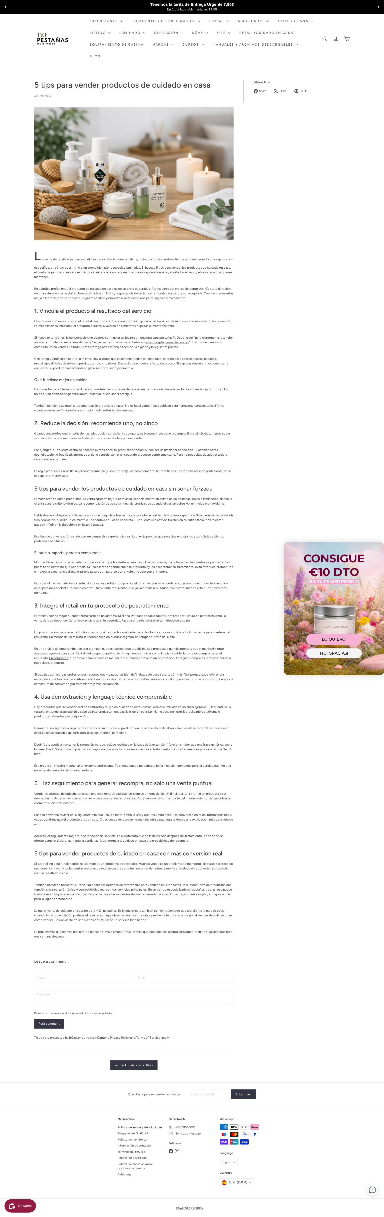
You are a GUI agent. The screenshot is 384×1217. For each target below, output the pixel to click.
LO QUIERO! (334, 639)
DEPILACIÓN (167, 33)
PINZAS (217, 21)
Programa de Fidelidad (133, 1133)
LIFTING (98, 33)
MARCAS (161, 44)
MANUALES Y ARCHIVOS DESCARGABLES (253, 44)
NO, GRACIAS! (334, 653)
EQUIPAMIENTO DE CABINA (117, 44)
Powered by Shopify (190, 1207)
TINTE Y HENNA (294, 21)
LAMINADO (130, 33)
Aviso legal (125, 1174)
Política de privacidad (132, 1157)
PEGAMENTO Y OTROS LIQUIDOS (164, 21)
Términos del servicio (131, 1151)
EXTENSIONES (104, 21)
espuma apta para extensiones (167, 342)
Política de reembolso (132, 1139)
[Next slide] (378, 6)
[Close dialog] (376, 549)
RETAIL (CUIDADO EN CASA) (267, 33)
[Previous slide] (5, 6)
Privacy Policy (120, 1038)
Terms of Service (148, 1038)
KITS (222, 33)
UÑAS (198, 33)
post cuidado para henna (170, 406)
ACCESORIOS (251, 21)
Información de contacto (134, 1145)
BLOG (95, 56)
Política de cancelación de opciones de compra (135, 1166)
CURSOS (191, 44)
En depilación (58, 658)
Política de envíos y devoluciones (140, 1127)
